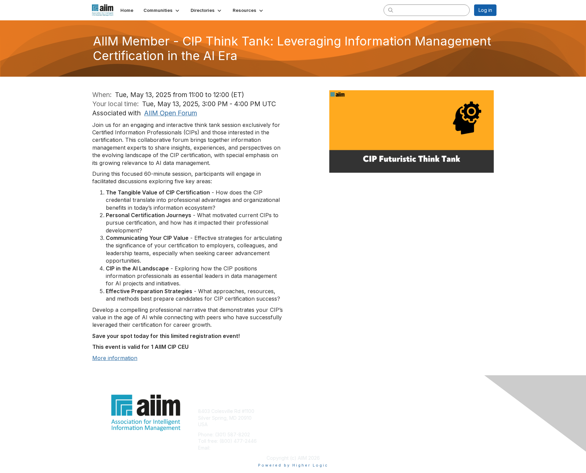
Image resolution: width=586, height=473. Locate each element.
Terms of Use (409, 418)
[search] (391, 9)
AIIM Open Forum (170, 113)
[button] (161, 10)
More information (114, 358)
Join (300, 411)
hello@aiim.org (228, 448)
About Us (404, 411)
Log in (485, 10)
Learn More (308, 424)
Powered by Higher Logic (293, 465)
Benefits (305, 418)
